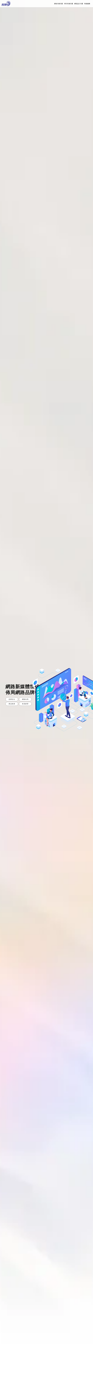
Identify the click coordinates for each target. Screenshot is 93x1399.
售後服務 (87, 4)
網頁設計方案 (78, 4)
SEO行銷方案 (68, 4)
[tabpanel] (46, 699)
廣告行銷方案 (58, 4)
